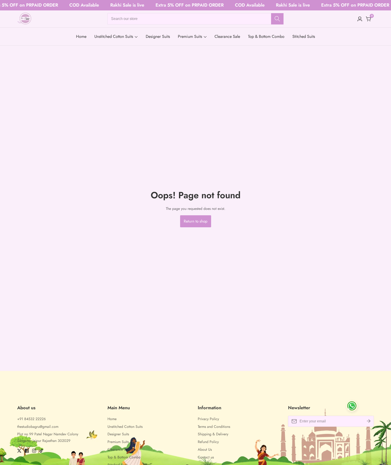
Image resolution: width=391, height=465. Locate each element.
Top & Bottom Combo (266, 36)
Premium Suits (190, 36)
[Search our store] (277, 18)
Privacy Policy (208, 418)
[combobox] (195, 18)
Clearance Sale (227, 36)
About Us (205, 449)
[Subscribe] (369, 421)
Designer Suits (158, 36)
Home (81, 36)
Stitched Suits (303, 36)
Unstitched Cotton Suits (113, 36)
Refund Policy (208, 441)
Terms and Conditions (214, 426)
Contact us (206, 457)
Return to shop (195, 221)
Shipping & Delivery (213, 434)
